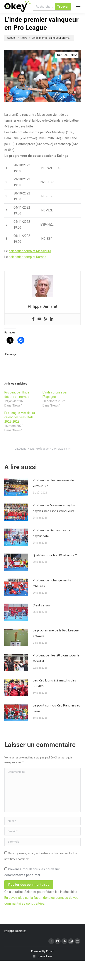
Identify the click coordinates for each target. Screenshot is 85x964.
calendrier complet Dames (27, 257)
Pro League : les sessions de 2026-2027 (53, 483)
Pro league (42, 448)
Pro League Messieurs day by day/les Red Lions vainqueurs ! (54, 508)
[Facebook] (33, 319)
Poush (50, 951)
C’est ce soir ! (43, 605)
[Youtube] (39, 319)
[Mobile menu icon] (78, 6)
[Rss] (46, 319)
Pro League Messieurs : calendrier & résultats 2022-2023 (20, 417)
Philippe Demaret (15, 930)
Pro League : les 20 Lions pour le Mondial (56, 658)
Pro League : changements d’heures (52, 583)
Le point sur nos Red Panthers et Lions (56, 708)
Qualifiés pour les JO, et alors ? (55, 555)
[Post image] (16, 487)
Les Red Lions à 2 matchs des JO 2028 (54, 683)
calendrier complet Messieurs (30, 251)
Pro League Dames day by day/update (51, 533)
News (31, 448)
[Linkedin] (52, 319)
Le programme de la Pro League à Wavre (56, 633)
